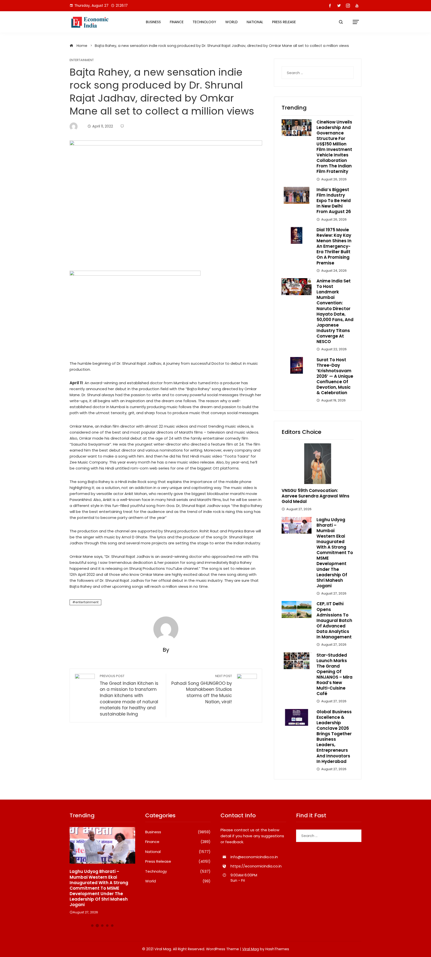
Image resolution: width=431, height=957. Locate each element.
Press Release (284, 21)
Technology (204, 21)
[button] (92, 925)
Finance (177, 21)
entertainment (87, 602)
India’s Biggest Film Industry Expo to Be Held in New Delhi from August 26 (334, 201)
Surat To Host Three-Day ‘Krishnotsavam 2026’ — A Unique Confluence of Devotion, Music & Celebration (335, 376)
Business (153, 21)
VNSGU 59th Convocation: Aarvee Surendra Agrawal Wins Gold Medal (315, 495)
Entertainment (82, 60)
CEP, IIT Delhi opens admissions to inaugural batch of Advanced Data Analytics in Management (334, 620)
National (255, 21)
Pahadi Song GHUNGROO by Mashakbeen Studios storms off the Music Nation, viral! (201, 689)
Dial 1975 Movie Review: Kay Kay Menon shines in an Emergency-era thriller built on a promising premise (334, 246)
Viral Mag (250, 949)
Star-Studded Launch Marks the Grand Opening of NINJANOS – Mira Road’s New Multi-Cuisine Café (334, 674)
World (231, 21)
